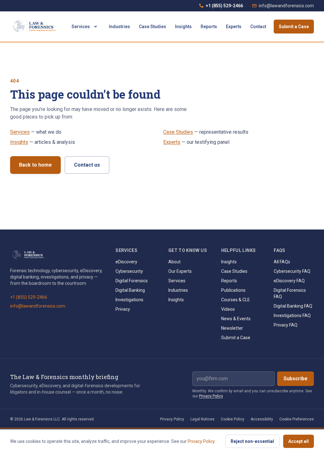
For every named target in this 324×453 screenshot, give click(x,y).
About (174, 261)
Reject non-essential (252, 441)
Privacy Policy (211, 396)
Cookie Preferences (296, 419)
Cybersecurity (129, 271)
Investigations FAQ (292, 315)
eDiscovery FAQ (289, 280)
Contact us (87, 165)
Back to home (35, 165)
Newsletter (232, 328)
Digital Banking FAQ (293, 306)
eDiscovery (126, 261)
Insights (183, 26)
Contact (258, 26)
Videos (228, 309)
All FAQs (282, 261)
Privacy (122, 309)
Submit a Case (294, 26)
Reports (209, 26)
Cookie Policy (232, 419)
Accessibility (262, 419)
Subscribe (296, 379)
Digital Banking (130, 290)
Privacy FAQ (285, 325)
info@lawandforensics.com (286, 5)
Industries (119, 26)
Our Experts (180, 271)
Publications (233, 290)
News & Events (236, 318)
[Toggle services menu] (95, 26)
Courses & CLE (235, 299)
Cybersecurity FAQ (292, 271)
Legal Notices (202, 419)
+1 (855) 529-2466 (221, 7)
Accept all (298, 441)
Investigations (129, 299)
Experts (233, 26)
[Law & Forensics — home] (35, 26)
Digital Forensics (131, 280)
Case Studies (152, 26)
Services (81, 26)
